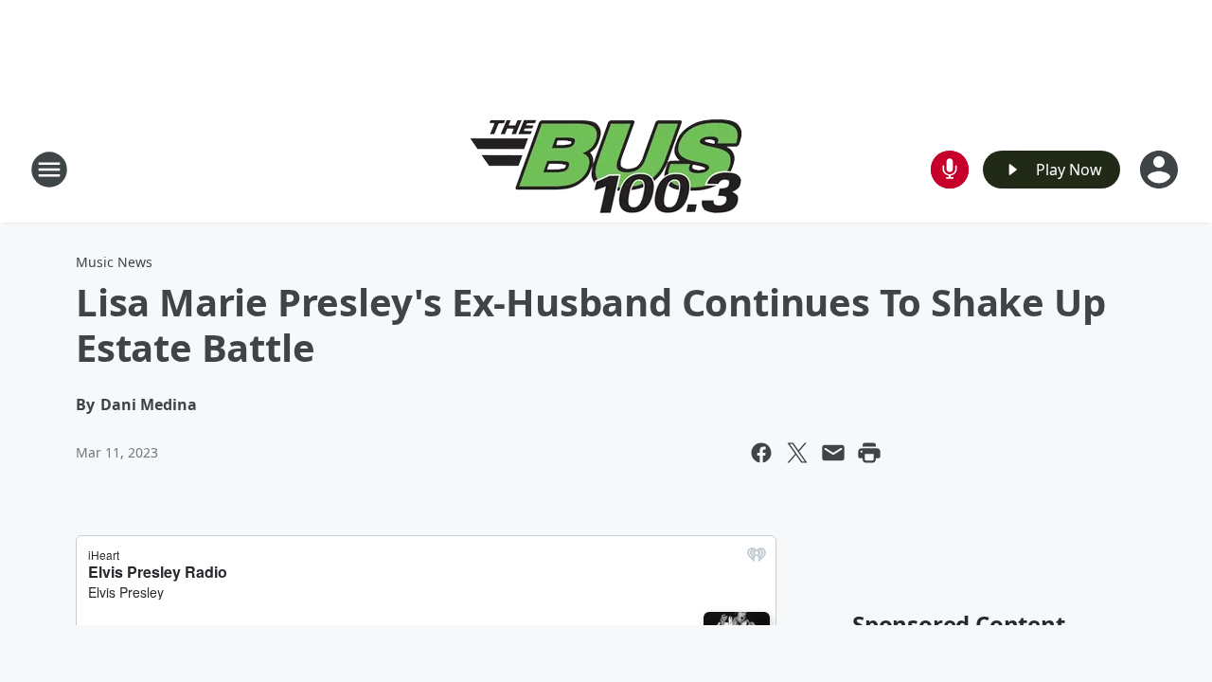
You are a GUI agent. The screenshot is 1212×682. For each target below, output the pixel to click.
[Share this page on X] (797, 453)
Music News (114, 262)
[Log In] (1161, 169)
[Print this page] (869, 453)
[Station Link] (606, 169)
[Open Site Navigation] (49, 169)
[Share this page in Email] (833, 453)
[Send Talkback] (950, 169)
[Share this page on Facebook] (761, 453)
